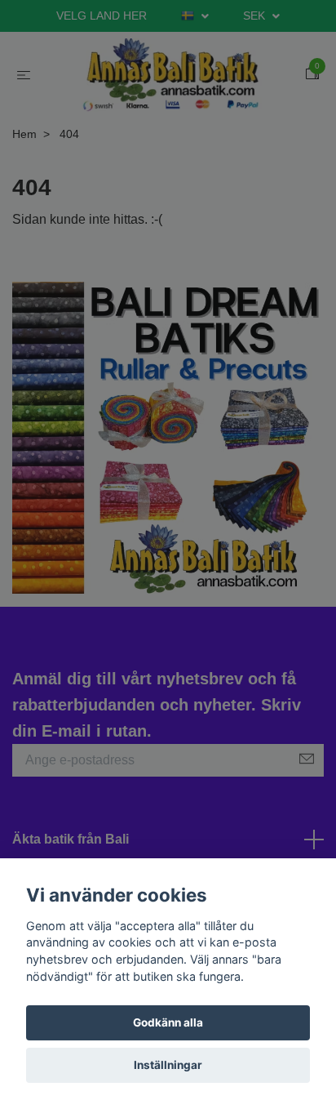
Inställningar (168, 1064)
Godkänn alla (168, 1022)
